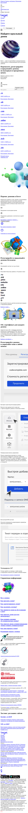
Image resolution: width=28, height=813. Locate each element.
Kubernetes (21, 749)
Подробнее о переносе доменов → (9, 219)
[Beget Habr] (14, 773)
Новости (3, 1)
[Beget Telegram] (14, 771)
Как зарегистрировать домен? (10, 604)
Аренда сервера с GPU (18, 748)
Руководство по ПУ (6, 764)
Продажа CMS (15, 752)
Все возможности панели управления (10, 575)
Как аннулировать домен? (9, 628)
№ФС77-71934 (8, 783)
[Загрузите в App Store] (5, 778)
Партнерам (18, 1)
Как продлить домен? (8, 601)
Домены (3, 737)
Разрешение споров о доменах (10, 631)
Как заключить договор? (9, 607)
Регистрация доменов (19, 747)
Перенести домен (5, 221)
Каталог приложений (6, 752)
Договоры (19, 757)
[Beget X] (14, 769)
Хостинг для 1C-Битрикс (7, 747)
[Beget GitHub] (14, 770)
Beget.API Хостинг (5, 765)
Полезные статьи (22, 764)
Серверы (3, 739)
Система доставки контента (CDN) (9, 749)
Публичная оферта (5, 759)
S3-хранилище (10, 745)
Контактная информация (16, 760)
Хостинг (3, 736)
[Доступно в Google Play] (15, 778)
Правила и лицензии (11, 757)
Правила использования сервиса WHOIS (11, 705)
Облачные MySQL (15, 744)
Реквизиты (3, 757)
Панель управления (14, 761)
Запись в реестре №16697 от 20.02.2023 (13, 798)
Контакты (3, 740)
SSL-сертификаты (9, 753)
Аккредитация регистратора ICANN (10, 656)
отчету (8, 707)
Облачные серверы (5, 744)
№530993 (10, 780)
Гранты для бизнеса (10, 1)
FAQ (21, 765)
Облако (2, 735)
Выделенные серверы (6, 748)
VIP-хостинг (22, 745)
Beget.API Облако (15, 765)
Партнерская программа (7, 741)
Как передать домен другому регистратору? (10, 615)
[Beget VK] (14, 767)
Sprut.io (4, 755)
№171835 (3, 782)
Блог (12, 764)
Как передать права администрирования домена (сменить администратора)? (14, 624)
